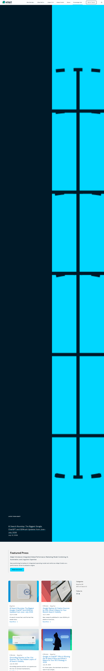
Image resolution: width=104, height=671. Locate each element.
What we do (40, 2)
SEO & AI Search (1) (81, 586)
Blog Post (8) (79, 584)
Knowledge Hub (77, 2)
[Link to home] (7, 2)
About (68, 2)
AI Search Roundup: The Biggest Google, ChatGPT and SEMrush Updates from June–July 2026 (27, 529)
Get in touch (91, 2)
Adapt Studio (60, 2)
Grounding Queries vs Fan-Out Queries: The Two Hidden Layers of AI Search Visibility (23, 659)
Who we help (30, 2)
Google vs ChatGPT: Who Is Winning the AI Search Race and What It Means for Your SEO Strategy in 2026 (56, 659)
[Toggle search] (101, 2)
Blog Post (12, 606)
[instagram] (77, 594)
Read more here (17, 569)
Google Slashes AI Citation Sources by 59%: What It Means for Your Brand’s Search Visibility (56, 610)
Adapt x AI (51, 2)
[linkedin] (79, 594)
